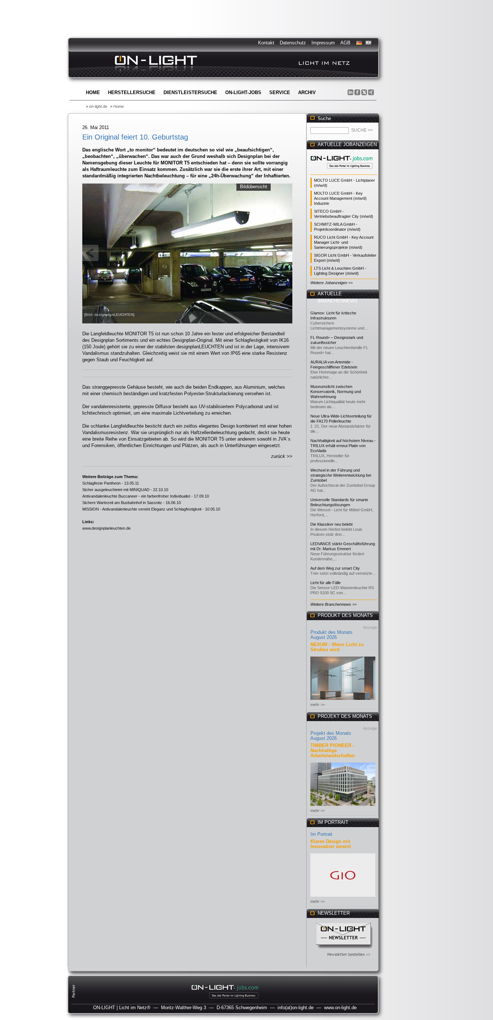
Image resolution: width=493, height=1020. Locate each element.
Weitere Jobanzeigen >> (331, 283)
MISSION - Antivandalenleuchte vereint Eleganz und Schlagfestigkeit (141, 509)
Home (93, 92)
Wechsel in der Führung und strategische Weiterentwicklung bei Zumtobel (340, 475)
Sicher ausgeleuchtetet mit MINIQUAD (115, 489)
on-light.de (98, 106)
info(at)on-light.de (296, 1007)
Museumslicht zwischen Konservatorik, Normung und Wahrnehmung (335, 391)
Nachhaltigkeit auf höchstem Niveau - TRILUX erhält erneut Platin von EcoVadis (343, 445)
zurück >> (281, 456)
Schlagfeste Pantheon (101, 483)
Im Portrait (321, 834)
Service (279, 92)
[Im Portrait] (342, 897)
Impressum (323, 42)
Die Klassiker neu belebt (331, 524)
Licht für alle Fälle (325, 582)
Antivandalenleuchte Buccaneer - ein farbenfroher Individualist (136, 496)
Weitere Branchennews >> (333, 604)
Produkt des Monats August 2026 (331, 635)
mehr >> (317, 704)
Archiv (307, 92)
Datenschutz (293, 42)
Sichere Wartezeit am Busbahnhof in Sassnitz (122, 502)
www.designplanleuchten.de (106, 528)
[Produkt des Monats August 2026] (342, 700)
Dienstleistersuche (190, 92)
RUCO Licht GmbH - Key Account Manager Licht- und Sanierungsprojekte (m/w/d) (344, 242)
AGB (345, 42)
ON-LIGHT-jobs (243, 92)
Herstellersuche (132, 92)
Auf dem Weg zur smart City (335, 568)
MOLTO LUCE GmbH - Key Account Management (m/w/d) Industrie (340, 198)
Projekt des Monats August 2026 (330, 735)
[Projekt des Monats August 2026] (342, 806)
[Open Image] (187, 253)
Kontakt (266, 42)
